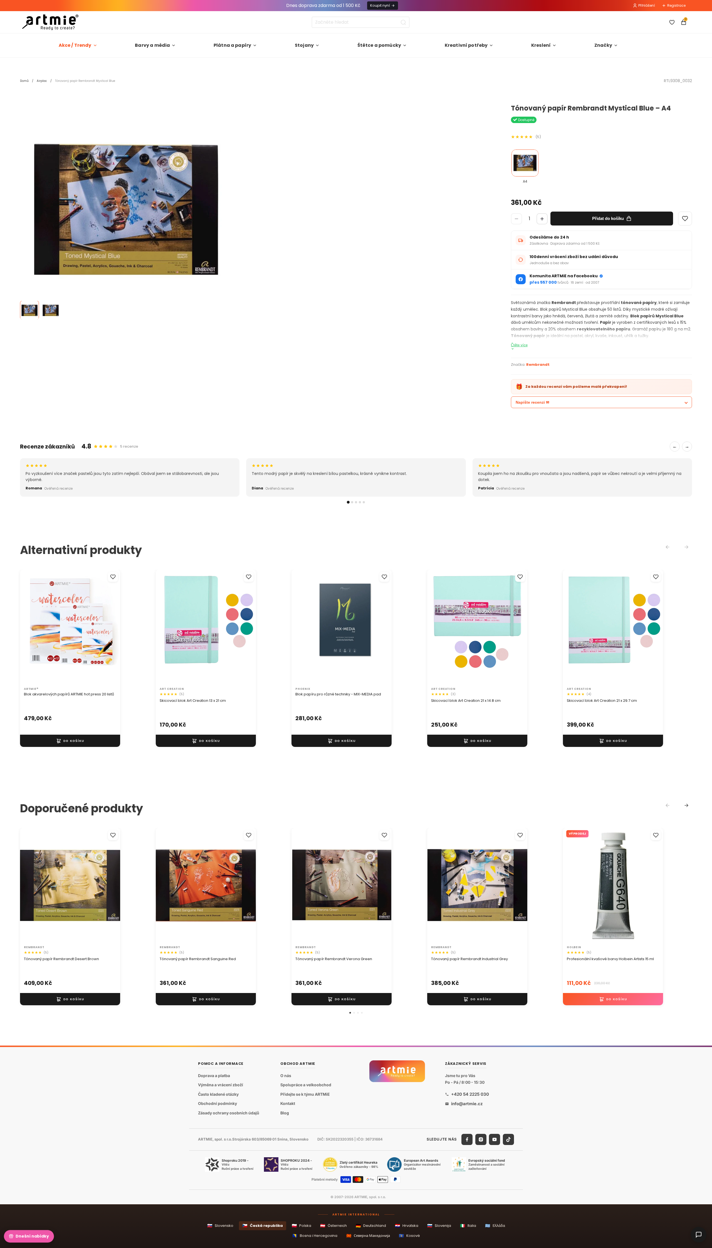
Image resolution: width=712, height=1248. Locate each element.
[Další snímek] (110, 627)
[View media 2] (50, 310)
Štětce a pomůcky (379, 45)
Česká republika (262, 1226)
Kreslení (541, 45)
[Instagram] (480, 1139)
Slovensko (220, 1226)
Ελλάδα (495, 1226)
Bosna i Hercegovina (314, 1236)
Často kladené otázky (218, 1094)
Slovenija (439, 1226)
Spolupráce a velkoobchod (305, 1085)
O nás (285, 1075)
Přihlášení (646, 5)
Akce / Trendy (75, 45)
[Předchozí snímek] (30, 627)
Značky (603, 45)
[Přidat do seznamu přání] (113, 577)
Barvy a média (152, 45)
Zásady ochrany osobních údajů (228, 1112)
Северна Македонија (368, 1236)
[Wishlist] (685, 218)
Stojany (304, 45)
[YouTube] (494, 1139)
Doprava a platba (214, 1075)
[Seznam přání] (672, 22)
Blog (284, 1112)
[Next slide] (686, 805)
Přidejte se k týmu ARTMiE (305, 1094)
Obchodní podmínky (217, 1103)
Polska (301, 1226)
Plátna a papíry (232, 45)
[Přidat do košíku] (70, 741)
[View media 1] (29, 310)
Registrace (676, 5)
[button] (350, 1013)
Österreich (333, 1226)
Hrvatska (406, 1226)
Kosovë (409, 1236)
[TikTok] (508, 1139)
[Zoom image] (125, 210)
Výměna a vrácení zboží (220, 1085)
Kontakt (287, 1103)
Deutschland (371, 1226)
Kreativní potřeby (466, 45)
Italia (468, 1226)
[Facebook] (467, 1139)
